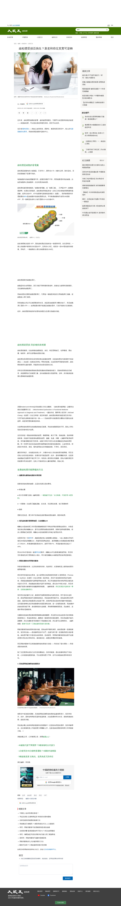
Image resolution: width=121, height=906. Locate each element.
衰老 (35, 795)
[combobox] (91, 30)
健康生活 (54, 37)
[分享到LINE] (23, 113)
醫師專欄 (99, 37)
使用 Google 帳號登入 (55, 782)
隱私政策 (67, 785)
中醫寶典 (25, 37)
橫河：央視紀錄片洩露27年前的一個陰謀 (93, 200)
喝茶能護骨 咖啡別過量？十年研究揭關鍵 (93, 90)
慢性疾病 (25, 129)
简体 (112, 25)
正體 (108, 25)
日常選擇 (90, 33)
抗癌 (23, 795)
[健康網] (14, 31)
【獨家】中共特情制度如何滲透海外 (93, 193)
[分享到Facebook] (19, 113)
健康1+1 (46, 737)
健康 (19, 43)
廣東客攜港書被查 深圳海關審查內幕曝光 (93, 187)
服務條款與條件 (60, 785)
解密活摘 (96, 33)
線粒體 (29, 795)
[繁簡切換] (45, 113)
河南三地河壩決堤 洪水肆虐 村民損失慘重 (93, 180)
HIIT (45, 795)
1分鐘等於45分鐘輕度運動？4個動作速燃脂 (37, 751)
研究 (30, 538)
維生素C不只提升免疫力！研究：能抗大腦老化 (92, 76)
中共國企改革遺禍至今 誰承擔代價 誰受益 (93, 214)
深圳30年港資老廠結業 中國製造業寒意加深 (93, 173)
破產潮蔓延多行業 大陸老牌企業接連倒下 (93, 207)
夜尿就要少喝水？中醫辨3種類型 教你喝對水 (93, 97)
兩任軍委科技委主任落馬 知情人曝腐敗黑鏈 (93, 166)
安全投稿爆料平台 (50, 849)
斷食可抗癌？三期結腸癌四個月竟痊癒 (35, 624)
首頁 (15, 43)
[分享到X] (27, 113)
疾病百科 (69, 37)
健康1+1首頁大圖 (31, 798)
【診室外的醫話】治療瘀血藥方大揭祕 (93, 104)
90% (25, 196)
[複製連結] (32, 113)
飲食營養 (10, 37)
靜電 (81, 33)
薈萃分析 (38, 552)
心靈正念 (40, 37)
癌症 (40, 795)
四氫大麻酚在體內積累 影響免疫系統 (93, 83)
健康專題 (84, 37)
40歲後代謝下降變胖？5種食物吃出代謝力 (37, 745)
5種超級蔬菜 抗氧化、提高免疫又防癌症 (36, 756)
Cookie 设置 (60, 902)
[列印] (36, 113)
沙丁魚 (85, 33)
